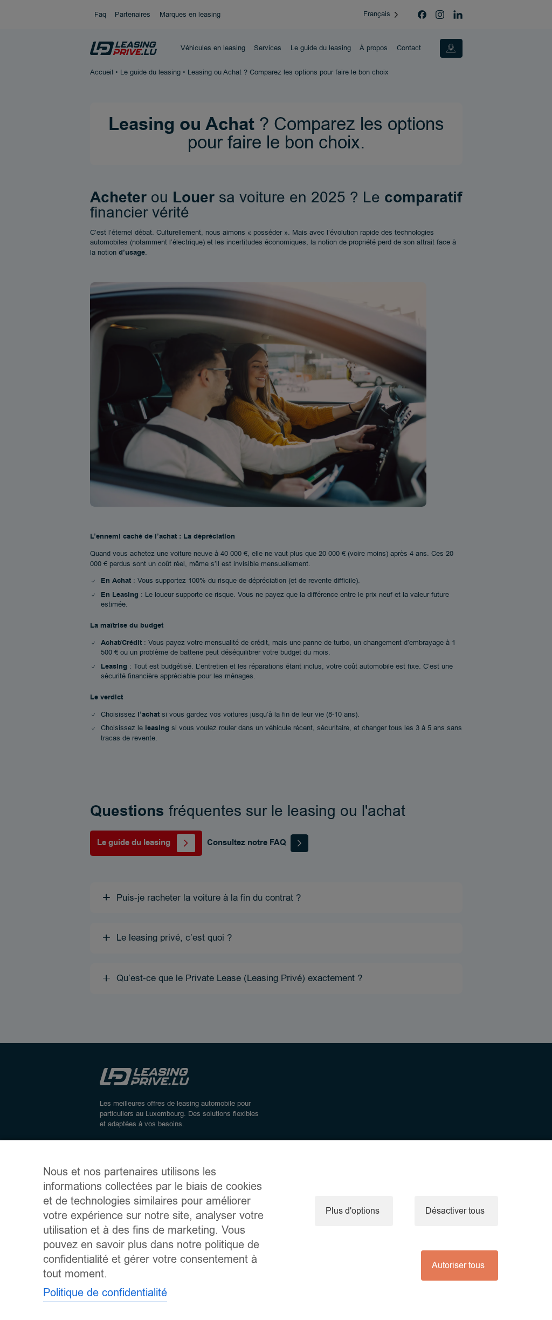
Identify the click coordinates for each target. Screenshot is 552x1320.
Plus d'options (353, 1211)
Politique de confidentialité (105, 1292)
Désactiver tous (455, 1211)
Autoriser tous (458, 1265)
